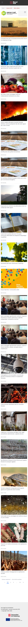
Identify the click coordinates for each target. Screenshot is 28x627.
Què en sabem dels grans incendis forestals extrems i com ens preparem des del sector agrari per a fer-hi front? (13, 124)
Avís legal (3, 607)
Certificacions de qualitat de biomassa (10, 151)
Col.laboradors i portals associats (9, 609)
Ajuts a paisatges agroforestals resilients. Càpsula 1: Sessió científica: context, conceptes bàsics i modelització (14, 347)
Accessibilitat (9, 607)
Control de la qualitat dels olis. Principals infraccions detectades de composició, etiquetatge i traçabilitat (14, 235)
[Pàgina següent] (23, 582)
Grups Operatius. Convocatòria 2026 (10, 289)
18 (20, 582)
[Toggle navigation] (2, 2)
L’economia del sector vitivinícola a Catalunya (12, 263)
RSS (19, 609)
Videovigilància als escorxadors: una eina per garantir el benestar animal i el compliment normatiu (12, 376)
